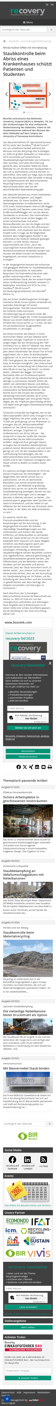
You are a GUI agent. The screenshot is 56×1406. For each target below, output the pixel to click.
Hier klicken (31, 718)
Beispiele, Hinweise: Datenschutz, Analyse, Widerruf (27, 737)
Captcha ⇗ (41, 722)
